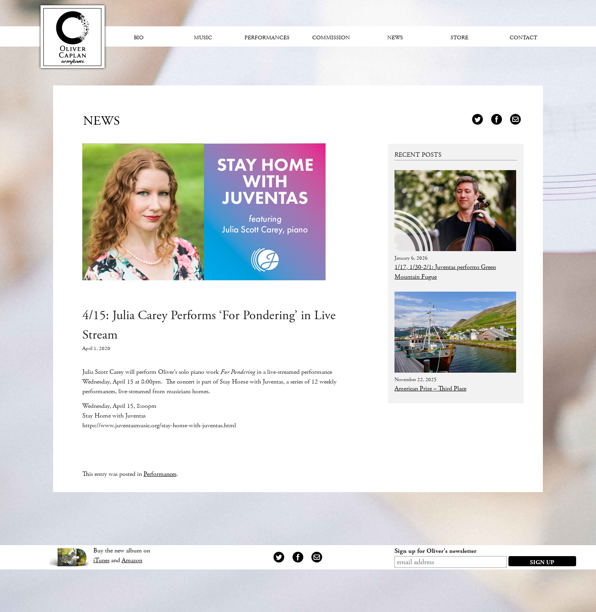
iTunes (101, 560)
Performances (160, 474)
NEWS (101, 121)
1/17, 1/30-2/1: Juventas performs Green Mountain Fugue (445, 272)
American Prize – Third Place (430, 388)
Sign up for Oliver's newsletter (435, 551)
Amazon (132, 560)
